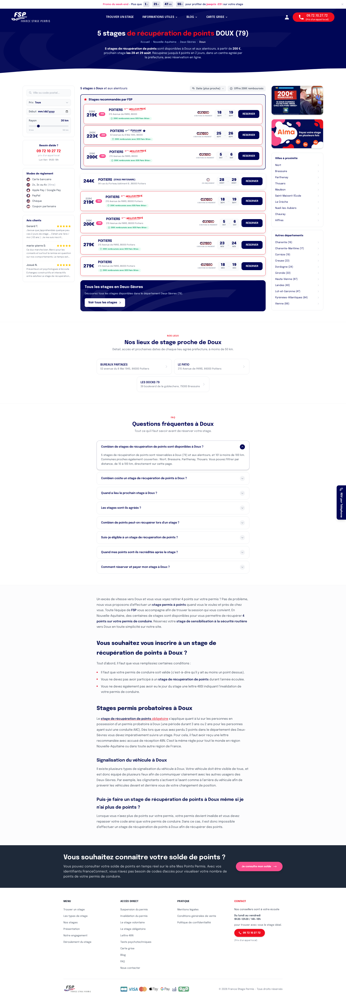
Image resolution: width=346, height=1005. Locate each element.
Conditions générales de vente (196, 916)
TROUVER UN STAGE (120, 17)
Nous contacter (130, 968)
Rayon (33, 120)
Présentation (71, 929)
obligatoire (134, 718)
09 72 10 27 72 (49, 151)
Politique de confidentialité (194, 922)
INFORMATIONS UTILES (158, 17)
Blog (123, 955)
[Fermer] (342, 4)
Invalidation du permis (134, 916)
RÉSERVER (249, 114)
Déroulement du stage (77, 942)
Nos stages (70, 922)
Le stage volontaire (132, 922)
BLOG (190, 17)
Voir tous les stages (102, 302)
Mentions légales (188, 909)
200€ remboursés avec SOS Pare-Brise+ (132, 118)
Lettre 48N (126, 935)
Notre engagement (75, 935)
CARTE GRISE (215, 17)
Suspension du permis (134, 909)
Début (32, 111)
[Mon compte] (287, 17)
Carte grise (127, 948)
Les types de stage (75, 916)
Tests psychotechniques (135, 942)
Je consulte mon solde (256, 866)
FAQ (122, 961)
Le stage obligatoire (133, 929)
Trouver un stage (74, 909)
